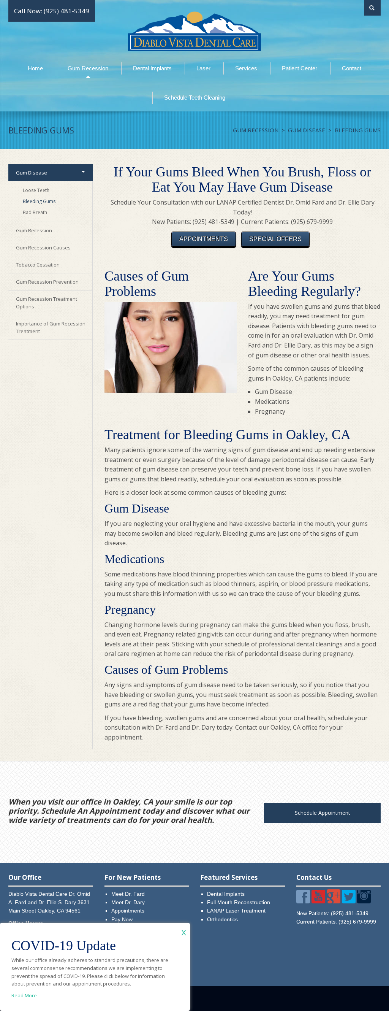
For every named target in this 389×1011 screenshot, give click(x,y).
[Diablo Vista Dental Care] (194, 30)
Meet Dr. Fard (128, 894)
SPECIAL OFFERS (275, 239)
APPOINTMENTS (203, 239)
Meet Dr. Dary (128, 902)
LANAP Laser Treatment (236, 911)
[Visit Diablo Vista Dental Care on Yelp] (303, 897)
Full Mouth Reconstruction (238, 902)
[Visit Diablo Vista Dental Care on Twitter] (349, 897)
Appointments (127, 911)
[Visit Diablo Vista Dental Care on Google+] (333, 897)
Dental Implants (226, 894)
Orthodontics (222, 919)
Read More (24, 995)
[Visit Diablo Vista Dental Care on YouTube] (318, 897)
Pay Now (122, 919)
